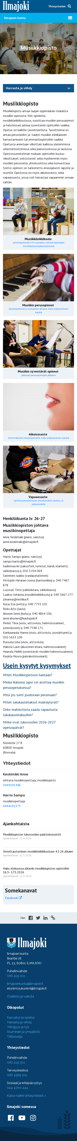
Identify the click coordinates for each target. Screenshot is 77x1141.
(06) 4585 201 (17, 1075)
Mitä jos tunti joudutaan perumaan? (30, 695)
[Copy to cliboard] (53, 918)
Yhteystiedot (57, 6)
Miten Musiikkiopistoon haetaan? (27, 675)
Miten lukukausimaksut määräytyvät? (31, 702)
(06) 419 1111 (16, 976)
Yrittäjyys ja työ (18, 1027)
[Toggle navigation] (69, 88)
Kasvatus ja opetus (21, 1017)
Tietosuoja (14, 1036)
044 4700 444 (17, 1088)
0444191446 (12, 785)
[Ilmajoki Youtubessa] (22, 1118)
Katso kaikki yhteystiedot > (26, 1096)
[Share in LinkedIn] (45, 918)
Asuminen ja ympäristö (23, 1032)
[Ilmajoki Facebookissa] (11, 1118)
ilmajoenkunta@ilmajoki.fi (25, 984)
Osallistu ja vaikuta (20, 996)
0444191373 (12, 806)
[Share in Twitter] (38, 918)
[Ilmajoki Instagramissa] (33, 1118)
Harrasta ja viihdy (19, 88)
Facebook (11, 898)
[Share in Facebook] (31, 918)
